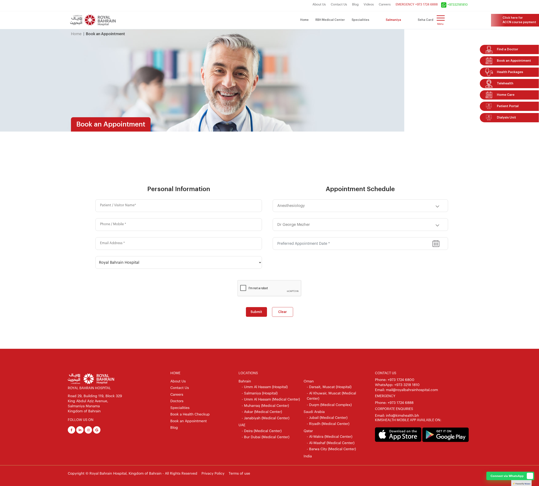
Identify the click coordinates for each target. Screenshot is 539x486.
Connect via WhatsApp (507, 476)
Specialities (360, 20)
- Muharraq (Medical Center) (265, 405)
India (308, 456)
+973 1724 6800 (401, 380)
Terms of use (239, 473)
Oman (309, 381)
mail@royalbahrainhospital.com (412, 390)
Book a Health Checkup (190, 414)
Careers (385, 4)
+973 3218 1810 (407, 385)
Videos (369, 4)
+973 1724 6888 (401, 403)
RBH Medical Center (330, 20)
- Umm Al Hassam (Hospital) (265, 387)
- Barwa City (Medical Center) (331, 449)
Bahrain (245, 381)
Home (304, 20)
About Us (319, 4)
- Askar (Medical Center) (262, 412)
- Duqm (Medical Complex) (329, 405)
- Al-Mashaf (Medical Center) (330, 443)
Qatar (308, 431)
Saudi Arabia (314, 412)
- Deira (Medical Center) (262, 431)
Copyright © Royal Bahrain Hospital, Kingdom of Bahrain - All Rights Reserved (132, 473)
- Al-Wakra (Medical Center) (329, 436)
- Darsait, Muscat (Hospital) (329, 387)
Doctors (176, 401)
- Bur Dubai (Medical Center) (265, 437)
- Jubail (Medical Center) (327, 417)
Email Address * (112, 243)
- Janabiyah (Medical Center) (265, 418)
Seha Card (425, 20)
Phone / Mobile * (113, 224)
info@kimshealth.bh (402, 415)
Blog (355, 4)
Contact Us (339, 4)
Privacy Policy (212, 473)
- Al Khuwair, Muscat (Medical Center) (331, 396)
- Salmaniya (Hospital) (260, 393)
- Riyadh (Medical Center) (328, 424)
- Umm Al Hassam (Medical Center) (271, 399)
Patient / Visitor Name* (118, 205)
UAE (242, 425)
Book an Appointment (188, 421)
